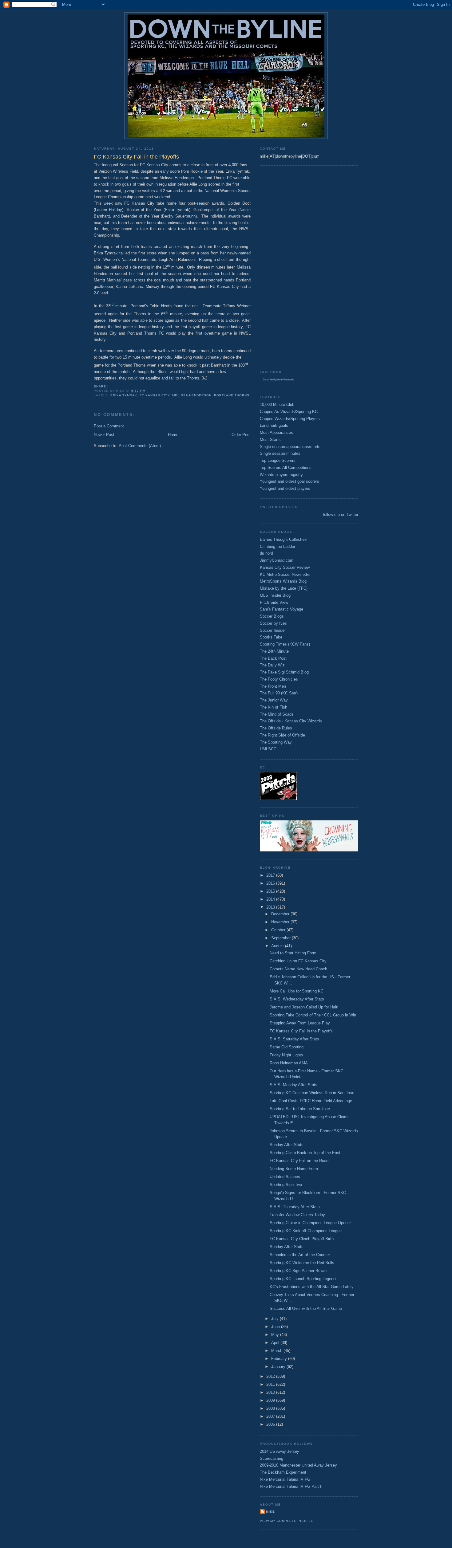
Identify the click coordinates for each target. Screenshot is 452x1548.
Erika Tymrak (123, 395)
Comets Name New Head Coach (298, 969)
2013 (271, 907)
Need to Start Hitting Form (293, 953)
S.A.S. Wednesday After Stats (297, 999)
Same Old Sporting (286, 1047)
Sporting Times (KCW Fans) (285, 644)
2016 (271, 883)
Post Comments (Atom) (140, 445)
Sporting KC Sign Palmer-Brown (298, 1270)
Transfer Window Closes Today (297, 1214)
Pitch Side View (274, 602)
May (275, 1334)
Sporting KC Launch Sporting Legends (304, 1278)
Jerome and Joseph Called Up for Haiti (304, 1007)
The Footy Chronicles (279, 679)
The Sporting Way (276, 742)
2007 (271, 1416)
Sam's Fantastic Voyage (281, 609)
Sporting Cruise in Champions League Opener (310, 1222)
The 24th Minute (274, 651)
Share (100, 386)
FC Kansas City (154, 395)
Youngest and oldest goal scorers (289, 481)
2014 (271, 899)
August (278, 946)
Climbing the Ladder (277, 546)
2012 (271, 1376)
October (279, 930)
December (281, 914)
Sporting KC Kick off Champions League (306, 1230)
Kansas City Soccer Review (285, 567)
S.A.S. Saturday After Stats (294, 1039)
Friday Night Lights (286, 1055)
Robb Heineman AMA (289, 1063)
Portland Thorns (231, 395)
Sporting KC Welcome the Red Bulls (302, 1262)
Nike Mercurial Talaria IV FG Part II (291, 1486)
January (279, 1366)
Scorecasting (271, 1458)
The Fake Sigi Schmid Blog (284, 672)
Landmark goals (274, 425)
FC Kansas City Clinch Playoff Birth (302, 1238)
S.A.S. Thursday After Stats (295, 1206)
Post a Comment (109, 426)
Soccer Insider (273, 630)
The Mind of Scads (277, 714)
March (277, 1350)
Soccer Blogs (272, 616)
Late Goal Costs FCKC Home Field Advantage (311, 1100)
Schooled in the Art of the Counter (300, 1254)
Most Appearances (276, 432)
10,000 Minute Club (277, 404)
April (275, 1342)
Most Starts (270, 439)
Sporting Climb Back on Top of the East (305, 1152)
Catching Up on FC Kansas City (298, 961)
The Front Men (273, 686)
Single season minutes (280, 453)
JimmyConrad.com (276, 560)
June (276, 1326)
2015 (271, 891)
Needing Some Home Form (294, 1168)
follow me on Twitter (340, 514)
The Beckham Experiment (283, 1472)
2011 (271, 1384)
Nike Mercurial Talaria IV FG (285, 1479)
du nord (266, 553)
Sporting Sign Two (286, 1184)
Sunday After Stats (286, 1144)
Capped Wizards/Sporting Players (290, 418)
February (279, 1358)
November (281, 922)
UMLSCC (268, 749)
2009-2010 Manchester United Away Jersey (298, 1465)
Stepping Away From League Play (300, 1023)
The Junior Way (274, 700)
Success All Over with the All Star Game (306, 1308)
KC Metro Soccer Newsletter (285, 574)
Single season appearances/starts (290, 446)
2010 (271, 1392)
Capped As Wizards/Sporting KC (289, 411)
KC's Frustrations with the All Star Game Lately (312, 1286)
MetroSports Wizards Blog (283, 581)
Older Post (241, 434)
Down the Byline (271, 379)
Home (173, 434)
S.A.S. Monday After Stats (293, 1084)
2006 (271, 1424)
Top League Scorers (277, 460)
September (281, 938)
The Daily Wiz (272, 665)
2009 (271, 1400)
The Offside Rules (276, 728)
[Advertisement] (284, 264)
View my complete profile (286, 1520)
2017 (271, 875)
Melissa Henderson (192, 395)
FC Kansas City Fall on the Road (299, 1160)
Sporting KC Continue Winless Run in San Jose (312, 1092)
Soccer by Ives (273, 623)
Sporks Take (271, 637)
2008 (271, 1408)
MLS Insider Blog (275, 595)
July (275, 1318)
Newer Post (104, 434)
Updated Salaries (285, 1176)
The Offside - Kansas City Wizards (291, 721)
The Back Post (273, 658)
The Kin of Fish (273, 707)
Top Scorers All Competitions (285, 467)
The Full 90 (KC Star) (279, 693)
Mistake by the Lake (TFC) (283, 588)
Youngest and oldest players (285, 488)
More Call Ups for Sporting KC (296, 991)
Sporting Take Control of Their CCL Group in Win (313, 1015)
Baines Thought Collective (283, 539)
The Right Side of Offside (282, 735)
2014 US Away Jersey (279, 1451)
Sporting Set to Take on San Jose (300, 1108)
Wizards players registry (281, 474)
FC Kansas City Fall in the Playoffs (301, 1031)
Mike (270, 1511)
